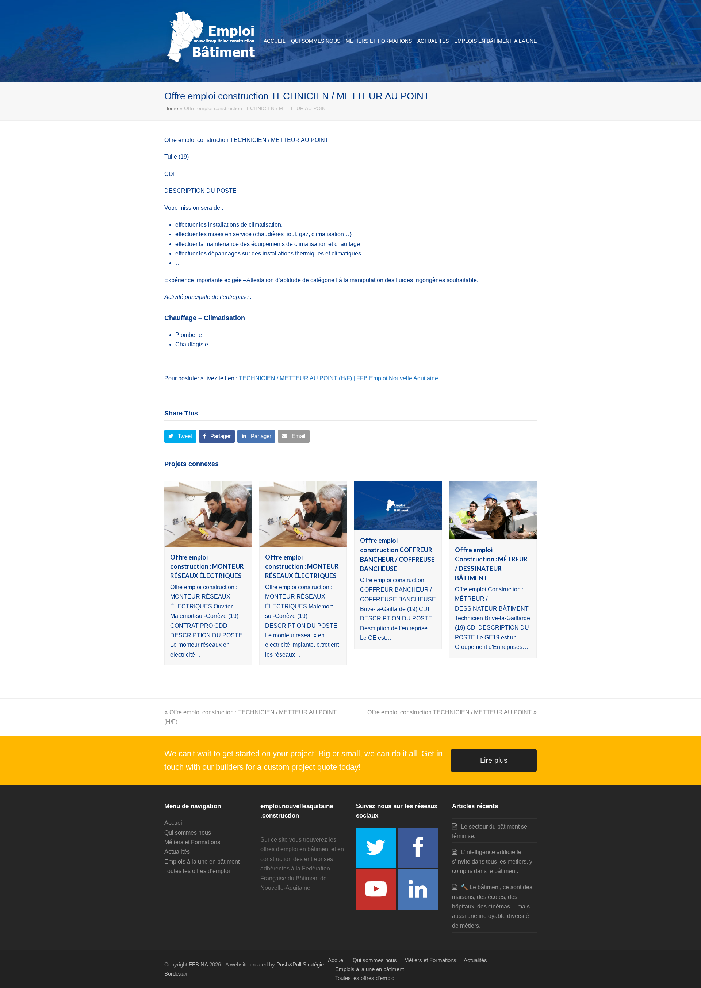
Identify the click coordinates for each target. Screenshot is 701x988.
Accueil (174, 823)
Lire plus (493, 760)
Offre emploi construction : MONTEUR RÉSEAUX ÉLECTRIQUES (207, 566)
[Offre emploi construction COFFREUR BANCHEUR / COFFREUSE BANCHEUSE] (398, 525)
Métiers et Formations (192, 842)
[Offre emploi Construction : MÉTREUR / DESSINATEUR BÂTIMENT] (493, 534)
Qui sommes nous (187, 833)
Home (171, 108)
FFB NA (198, 965)
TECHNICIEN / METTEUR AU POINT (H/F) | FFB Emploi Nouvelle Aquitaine (338, 378)
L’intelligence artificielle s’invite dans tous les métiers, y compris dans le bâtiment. (492, 861)
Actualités (177, 852)
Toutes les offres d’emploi (197, 871)
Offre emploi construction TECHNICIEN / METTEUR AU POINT (449, 712)
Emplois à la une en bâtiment (202, 861)
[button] (180, 436)
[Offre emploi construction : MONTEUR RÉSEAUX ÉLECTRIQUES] (208, 541)
